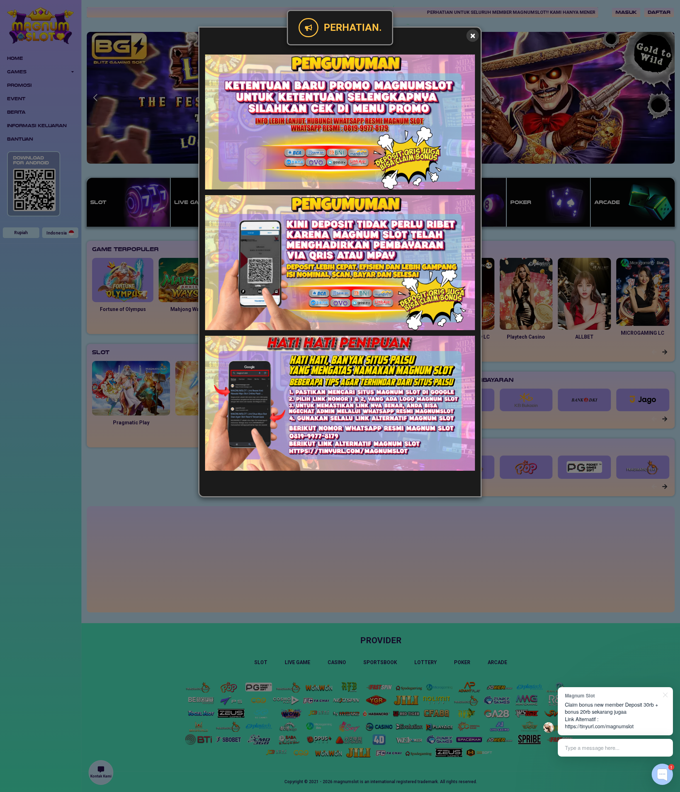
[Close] (472, 35)
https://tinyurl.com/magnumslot (599, 726)
